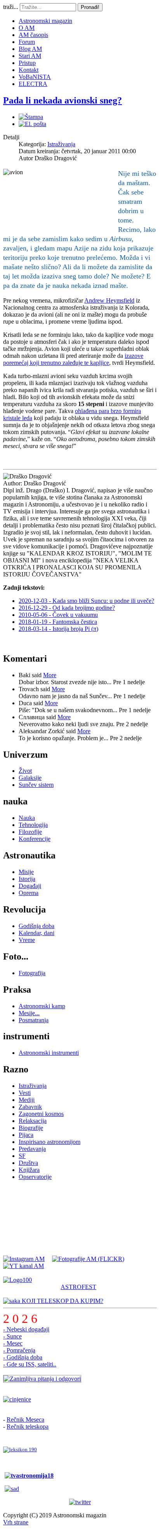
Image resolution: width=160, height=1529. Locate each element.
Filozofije (30, 831)
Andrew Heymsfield (109, 300)
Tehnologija (33, 824)
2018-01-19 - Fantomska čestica (58, 621)
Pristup (27, 63)
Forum (27, 42)
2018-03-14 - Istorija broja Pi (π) (58, 628)
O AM (27, 28)
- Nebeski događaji (26, 1329)
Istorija (27, 879)
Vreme (27, 940)
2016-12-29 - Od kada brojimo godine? (67, 607)
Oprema (28, 893)
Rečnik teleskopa (28, 1426)
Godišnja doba (36, 926)
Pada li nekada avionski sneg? (62, 100)
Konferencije (34, 838)
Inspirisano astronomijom (49, 1141)
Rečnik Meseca (25, 1419)
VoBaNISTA (35, 77)
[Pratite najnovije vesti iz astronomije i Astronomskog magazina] (80, 1502)
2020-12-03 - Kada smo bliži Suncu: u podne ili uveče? (86, 600)
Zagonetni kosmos (41, 1113)
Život (25, 770)
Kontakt (28, 70)
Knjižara (29, 1169)
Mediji (27, 1099)
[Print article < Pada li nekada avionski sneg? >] (31, 117)
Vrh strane (15, 1522)
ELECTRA (33, 84)
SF (22, 1155)
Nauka (27, 817)
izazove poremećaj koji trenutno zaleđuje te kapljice (73, 359)
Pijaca (26, 1134)
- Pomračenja (19, 1350)
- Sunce (12, 1336)
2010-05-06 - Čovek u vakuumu (58, 614)
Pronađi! (90, 7)
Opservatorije (35, 1176)
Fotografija (32, 973)
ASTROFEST (78, 1287)
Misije (26, 872)
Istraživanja (61, 144)
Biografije (31, 1127)
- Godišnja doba (22, 1357)
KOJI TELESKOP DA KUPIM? (61, 1301)
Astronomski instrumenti (49, 1052)
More (49, 675)
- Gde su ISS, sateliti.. (29, 1364)
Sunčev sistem (36, 784)
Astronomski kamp (42, 1006)
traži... (10, 7)
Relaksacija (33, 1120)
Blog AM (30, 49)
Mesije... (29, 1013)
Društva (28, 1162)
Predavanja (32, 1148)
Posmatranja (34, 1020)
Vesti (25, 1092)
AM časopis (33, 35)
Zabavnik (30, 1106)
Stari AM (30, 56)
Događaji (30, 886)
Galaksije (30, 777)
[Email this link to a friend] (32, 124)
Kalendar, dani (36, 933)
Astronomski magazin (45, 21)
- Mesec (13, 1343)
